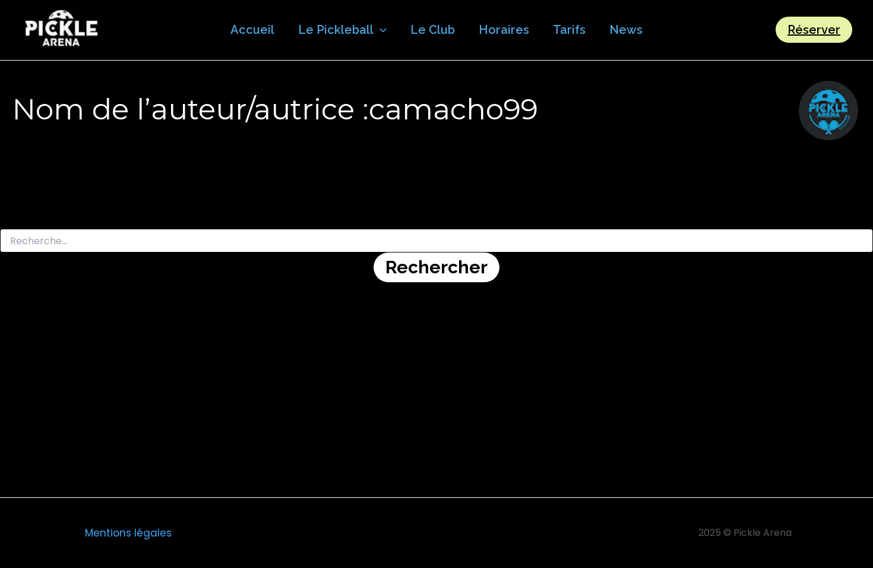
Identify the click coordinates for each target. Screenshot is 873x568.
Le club (432, 30)
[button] (380, 30)
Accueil (252, 30)
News (626, 30)
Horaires (504, 30)
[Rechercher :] (436, 241)
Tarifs (569, 30)
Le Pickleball (336, 30)
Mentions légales (128, 533)
